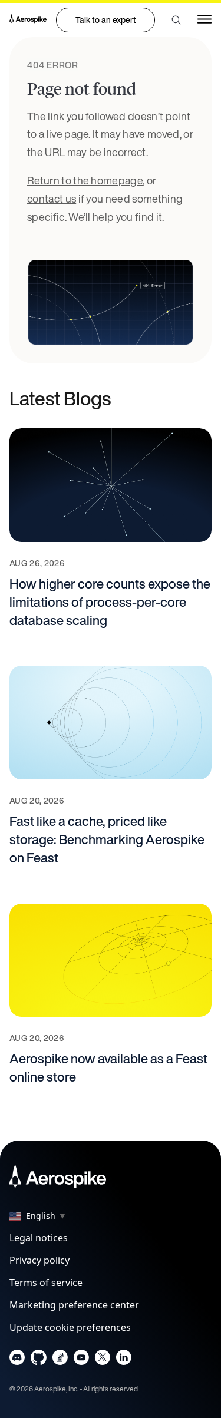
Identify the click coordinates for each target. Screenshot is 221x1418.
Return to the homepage (85, 180)
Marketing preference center (74, 1304)
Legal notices (38, 1237)
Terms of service (46, 1282)
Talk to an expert (105, 20)
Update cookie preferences (70, 1327)
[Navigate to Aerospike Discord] (17, 1360)
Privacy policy (39, 1260)
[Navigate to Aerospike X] (102, 1360)
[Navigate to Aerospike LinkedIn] (123, 1360)
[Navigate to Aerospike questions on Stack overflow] (60, 1360)
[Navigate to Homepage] (28, 20)
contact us (51, 198)
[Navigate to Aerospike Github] (39, 1360)
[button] (176, 20)
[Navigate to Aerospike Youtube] (81, 1360)
